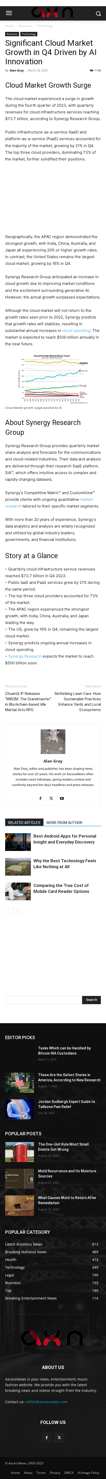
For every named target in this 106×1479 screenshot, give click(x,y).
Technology (45, 26)
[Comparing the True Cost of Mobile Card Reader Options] (18, 891)
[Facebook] (42, 799)
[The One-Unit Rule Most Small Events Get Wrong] (19, 1152)
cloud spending (76, 330)
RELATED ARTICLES (24, 823)
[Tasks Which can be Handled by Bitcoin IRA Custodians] (19, 1056)
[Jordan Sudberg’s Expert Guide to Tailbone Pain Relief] (19, 1109)
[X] (53, 799)
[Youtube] (64, 799)
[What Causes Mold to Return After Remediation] (19, 1205)
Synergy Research (25, 656)
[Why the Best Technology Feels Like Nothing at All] (18, 867)
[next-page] (16, 910)
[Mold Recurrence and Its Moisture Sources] (19, 1179)
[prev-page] (8, 910)
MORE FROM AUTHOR (64, 823)
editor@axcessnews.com (46, 1401)
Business (25, 26)
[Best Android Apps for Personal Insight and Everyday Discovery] (18, 842)
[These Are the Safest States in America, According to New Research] (19, 1083)
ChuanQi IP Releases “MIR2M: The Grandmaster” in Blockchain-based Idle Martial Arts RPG (28, 701)
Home (9, 26)
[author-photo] (53, 754)
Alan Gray (17, 70)
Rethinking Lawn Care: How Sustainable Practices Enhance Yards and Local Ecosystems (78, 701)
